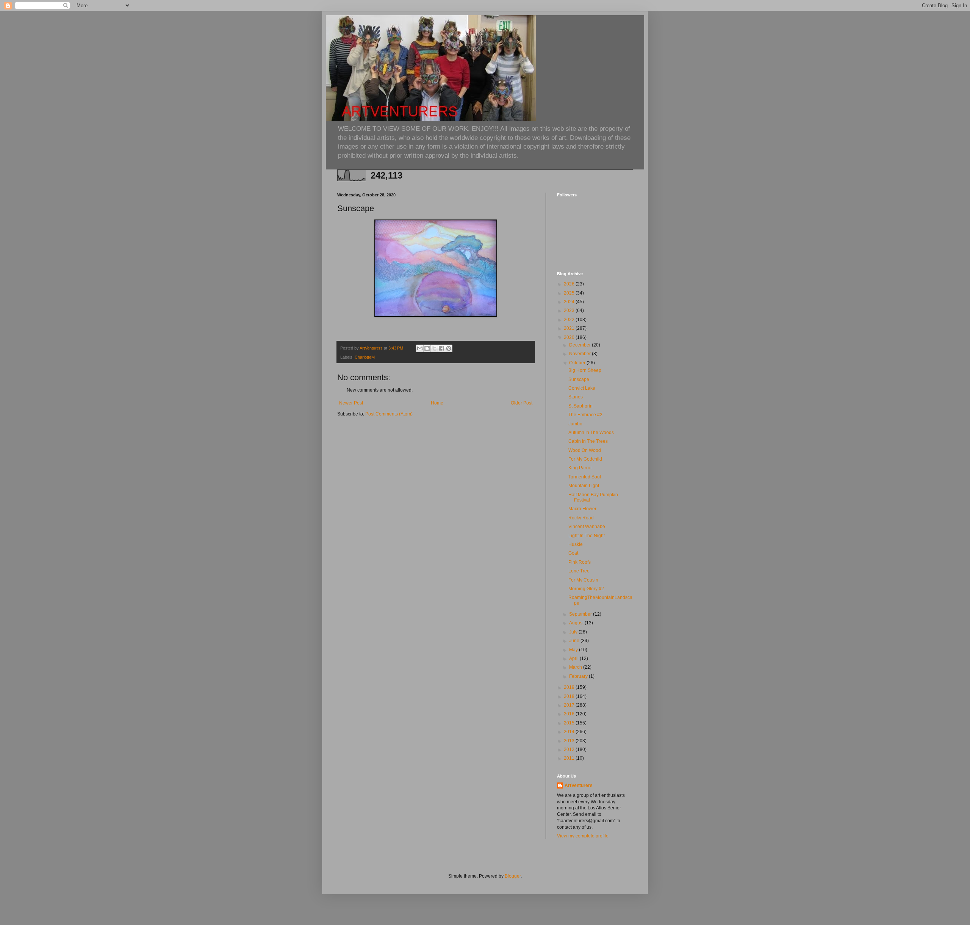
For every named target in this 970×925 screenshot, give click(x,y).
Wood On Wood (584, 450)
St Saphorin (580, 406)
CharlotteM (365, 357)
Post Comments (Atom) (389, 414)
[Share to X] (434, 348)
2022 (570, 319)
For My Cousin (583, 580)
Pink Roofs (579, 562)
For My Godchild (585, 459)
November (580, 353)
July (574, 632)
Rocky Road (581, 518)
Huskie (575, 544)
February (579, 676)
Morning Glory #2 (586, 588)
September (581, 614)
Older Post (521, 403)
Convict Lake (581, 388)
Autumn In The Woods (591, 432)
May (574, 649)
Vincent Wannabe (586, 526)
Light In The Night (586, 535)
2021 (570, 328)
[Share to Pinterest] (448, 348)
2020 (570, 337)
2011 (570, 758)
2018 (570, 696)
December (580, 345)
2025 (570, 293)
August (577, 623)
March (576, 667)
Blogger (513, 876)
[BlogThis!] (427, 348)
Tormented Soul (584, 477)
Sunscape (578, 379)
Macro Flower (582, 508)
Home (437, 403)
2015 (570, 723)
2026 (570, 284)
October (578, 362)
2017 (570, 705)
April (574, 658)
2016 (570, 713)
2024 (570, 301)
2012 (570, 749)
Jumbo (575, 423)
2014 (570, 731)
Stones (575, 397)
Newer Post (351, 403)
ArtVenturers (579, 785)
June (574, 640)
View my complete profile (583, 836)
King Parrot (579, 467)
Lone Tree (579, 571)
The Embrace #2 (585, 414)
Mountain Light (583, 485)
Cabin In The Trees (588, 441)
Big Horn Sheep (584, 370)
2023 (570, 310)
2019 (570, 687)
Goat (573, 553)
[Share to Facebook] (441, 348)
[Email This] (420, 348)
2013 (570, 740)
